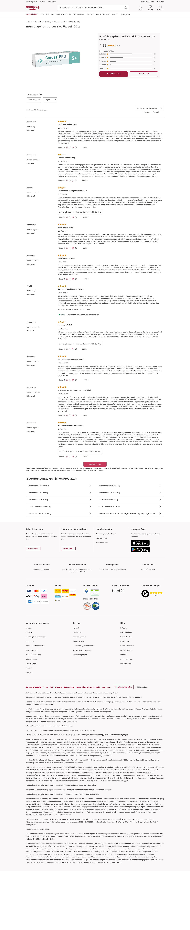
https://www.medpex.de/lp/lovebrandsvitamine (113, 770)
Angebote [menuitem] (126, 14)
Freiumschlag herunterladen (84, 646)
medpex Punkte (126, 659)
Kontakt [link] (123, 655)
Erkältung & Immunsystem (36, 637)
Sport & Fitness (31, 663)
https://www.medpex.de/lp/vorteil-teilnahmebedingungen (105, 735)
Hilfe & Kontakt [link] (101, 538)
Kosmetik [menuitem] (90, 14)
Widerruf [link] (58, 687)
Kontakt (76, 628)
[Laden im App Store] (147, 543)
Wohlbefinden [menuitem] (79, 14)
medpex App (52, 2)
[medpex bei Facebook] (114, 590)
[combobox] (93, 7)
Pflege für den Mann (33, 655)
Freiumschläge (126, 632)
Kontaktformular (102, 543)
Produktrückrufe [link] (126, 650)
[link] (87, 606)
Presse (45, 687)
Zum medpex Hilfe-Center (106, 534)
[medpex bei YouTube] (122, 590)
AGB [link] (51, 687)
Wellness (29, 672)
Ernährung (30, 641)
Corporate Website (33, 687)
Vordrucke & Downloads (82, 650)
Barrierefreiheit (126, 663)
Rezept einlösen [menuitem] (32, 14)
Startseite (29, 22)
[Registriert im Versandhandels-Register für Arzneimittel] (95, 592)
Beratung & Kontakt (147, 2)
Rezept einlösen (79, 641)
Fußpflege (29, 668)
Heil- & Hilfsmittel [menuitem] (102, 14)
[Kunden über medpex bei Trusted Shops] (152, 594)
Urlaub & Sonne (31, 659)
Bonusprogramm (79, 637)
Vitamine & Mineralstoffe (35, 646)
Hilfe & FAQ (124, 641)
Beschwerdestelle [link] (127, 646)
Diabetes (29, 632)
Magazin (42, 2)
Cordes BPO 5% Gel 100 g (43, 22)
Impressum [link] (106, 687)
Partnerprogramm (80, 655)
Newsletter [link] (77, 632)
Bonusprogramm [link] (31, 2)
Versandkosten (126, 637)
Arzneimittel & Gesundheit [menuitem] (61, 14)
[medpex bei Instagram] (118, 590)
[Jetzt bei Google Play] (147, 549)
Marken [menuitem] (115, 14)
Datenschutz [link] (69, 687)
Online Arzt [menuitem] (45, 14)
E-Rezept (123, 628)
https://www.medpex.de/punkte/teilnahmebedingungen (89, 790)
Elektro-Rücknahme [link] (84, 687)
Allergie (28, 628)
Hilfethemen (160, 2)
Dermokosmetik (32, 650)
